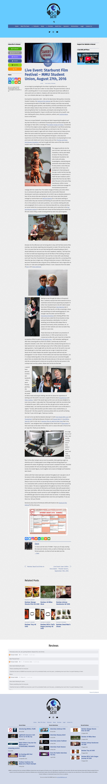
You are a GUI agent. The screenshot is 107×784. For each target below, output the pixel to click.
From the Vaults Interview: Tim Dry (58, 754)
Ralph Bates (65, 423)
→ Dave (37, 553)
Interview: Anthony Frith (57, 729)
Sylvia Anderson (36, 267)
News (42, 26)
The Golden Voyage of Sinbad (55, 125)
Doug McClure (63, 398)
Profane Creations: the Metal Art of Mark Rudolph (27, 763)
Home (16, 26)
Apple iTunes (15, 53)
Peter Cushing (29, 400)
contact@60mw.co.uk (62, 777)
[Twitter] (29, 538)
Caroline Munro (63, 114)
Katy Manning (60, 307)
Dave (41, 83)
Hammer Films (45, 421)
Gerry (27, 267)
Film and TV (27, 599)
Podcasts (36, 26)
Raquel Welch (57, 419)
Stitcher (15, 57)
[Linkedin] (39, 538)
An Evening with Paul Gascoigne (25, 755)
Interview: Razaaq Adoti (57, 735)
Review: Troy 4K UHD (88, 750)
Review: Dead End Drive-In (35, 566)
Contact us (89, 26)
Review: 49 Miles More (88, 737)
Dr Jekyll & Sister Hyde (56, 421)
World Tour (58, 26)
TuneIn (16, 61)
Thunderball (28, 419)
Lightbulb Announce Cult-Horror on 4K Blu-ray (27, 736)
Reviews (50, 26)
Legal (82, 26)
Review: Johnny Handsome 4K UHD (63, 603)
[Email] (48, 538)
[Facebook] (26, 538)
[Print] (45, 538)
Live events (48, 83)
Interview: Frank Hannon (58, 747)
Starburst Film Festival (43, 101)
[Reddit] (36, 538)
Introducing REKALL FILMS (27, 729)
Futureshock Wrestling (47, 316)
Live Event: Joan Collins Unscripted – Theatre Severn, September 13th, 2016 (59, 569)
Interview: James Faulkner (58, 741)
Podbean (15, 48)
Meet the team (25, 26)
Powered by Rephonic (94, 692)
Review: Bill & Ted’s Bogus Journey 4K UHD (47, 626)
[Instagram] (32, 538)
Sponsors (66, 26)
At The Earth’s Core (46, 339)
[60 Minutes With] (53, 18)
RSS (16, 69)
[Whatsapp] (42, 538)
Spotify (16, 65)
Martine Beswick (47, 198)
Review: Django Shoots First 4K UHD (32, 603)
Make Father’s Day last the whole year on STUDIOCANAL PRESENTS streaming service (22, 745)
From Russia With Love (62, 417)
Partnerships (74, 26)
